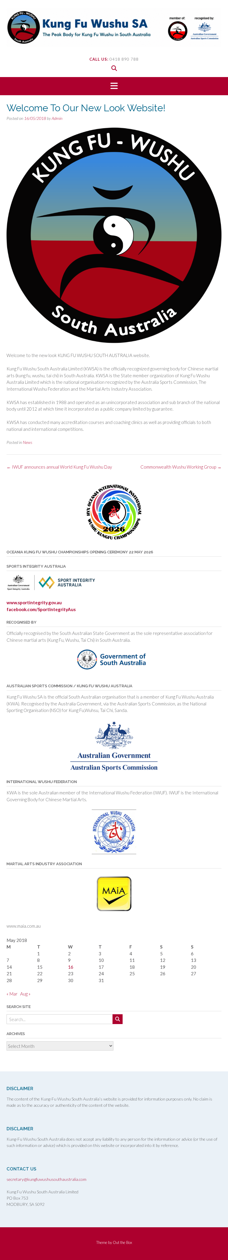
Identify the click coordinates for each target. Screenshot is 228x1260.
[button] (114, 86)
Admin (57, 118)
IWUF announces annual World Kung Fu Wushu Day (59, 466)
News (27, 442)
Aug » (25, 993)
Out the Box (122, 1242)
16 (70, 967)
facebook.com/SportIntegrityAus (41, 609)
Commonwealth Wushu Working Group (180, 466)
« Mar (12, 993)
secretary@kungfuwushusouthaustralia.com (46, 1179)
